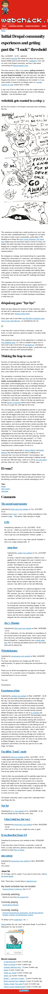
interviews (4, 491)
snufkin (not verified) (24, 553)
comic (15, 514)
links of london (19, 850)
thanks (6, 970)
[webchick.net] (5, 13)
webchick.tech (31, 881)
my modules (35, 713)
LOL (6, 522)
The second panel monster (14, 503)
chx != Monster (11, 623)
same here (12, 547)
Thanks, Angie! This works (13, 984)
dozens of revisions (14, 402)
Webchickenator (9, 650)
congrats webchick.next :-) (13, 967)
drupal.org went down (22, 314)
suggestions (18, 920)
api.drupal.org (29, 345)
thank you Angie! (10, 964)
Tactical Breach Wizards (10, 905)
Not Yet (5, 805)
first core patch (41, 460)
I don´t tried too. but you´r (17, 819)
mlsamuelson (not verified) (20, 656)
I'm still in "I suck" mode (13, 751)
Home (4, 26)
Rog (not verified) (17, 757)
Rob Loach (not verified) (19, 509)
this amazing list (22, 897)
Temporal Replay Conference (12, 889)
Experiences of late (10, 690)
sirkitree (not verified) (18, 696)
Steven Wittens (30, 450)
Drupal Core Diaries (33, 26)
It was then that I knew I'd (14, 835)
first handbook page (8, 342)
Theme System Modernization (14, 987)
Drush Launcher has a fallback (14, 981)
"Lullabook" (33, 61)
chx (10, 516)
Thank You (7, 976)
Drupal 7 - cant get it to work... (14, 978)
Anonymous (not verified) (23, 825)
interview (14, 58)
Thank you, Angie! (10, 973)
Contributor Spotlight (16, 26)
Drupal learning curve (20, 65)
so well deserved (10, 962)
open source (5, 489)
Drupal (3, 924)
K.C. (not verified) (17, 811)
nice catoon (6, 855)
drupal (3, 486)
